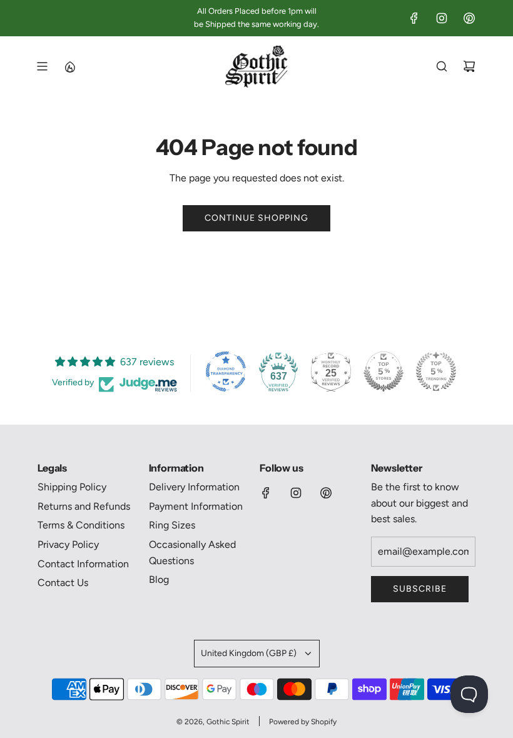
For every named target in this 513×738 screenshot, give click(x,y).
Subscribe (420, 589)
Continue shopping (256, 218)
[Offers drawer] (69, 66)
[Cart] (469, 66)
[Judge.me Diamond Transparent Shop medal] (226, 371)
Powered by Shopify (303, 721)
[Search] (441, 66)
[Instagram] (441, 18)
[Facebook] (414, 18)
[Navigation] (42, 66)
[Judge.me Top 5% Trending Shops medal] (436, 371)
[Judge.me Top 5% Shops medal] (383, 371)
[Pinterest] (469, 18)
